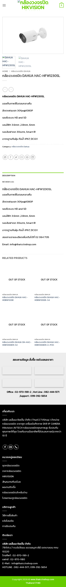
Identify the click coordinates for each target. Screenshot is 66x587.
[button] (4, 5)
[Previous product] (11, 89)
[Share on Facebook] (10, 157)
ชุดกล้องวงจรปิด (10, 465)
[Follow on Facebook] (5, 447)
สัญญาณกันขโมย (11, 482)
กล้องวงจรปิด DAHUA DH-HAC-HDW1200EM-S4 (16, 343)
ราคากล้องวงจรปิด (11, 471)
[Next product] (5, 89)
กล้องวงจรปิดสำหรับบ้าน (14, 492)
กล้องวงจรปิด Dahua (21, 71)
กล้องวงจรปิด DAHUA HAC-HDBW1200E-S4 (47, 298)
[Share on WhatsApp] (5, 157)
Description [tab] (8, 175)
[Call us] (16, 447)
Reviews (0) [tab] (8, 181)
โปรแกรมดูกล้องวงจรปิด (14, 498)
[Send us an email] (10, 447)
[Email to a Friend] (21, 157)
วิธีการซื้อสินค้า (9, 515)
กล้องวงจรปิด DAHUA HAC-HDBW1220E (14, 298)
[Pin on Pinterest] (27, 157)
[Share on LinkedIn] (32, 157)
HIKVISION (8, 476)
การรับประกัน (9, 526)
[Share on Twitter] (16, 157)
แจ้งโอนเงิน (8, 521)
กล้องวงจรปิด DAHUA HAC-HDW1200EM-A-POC (47, 343)
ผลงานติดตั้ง (9, 487)
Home (5, 71)
